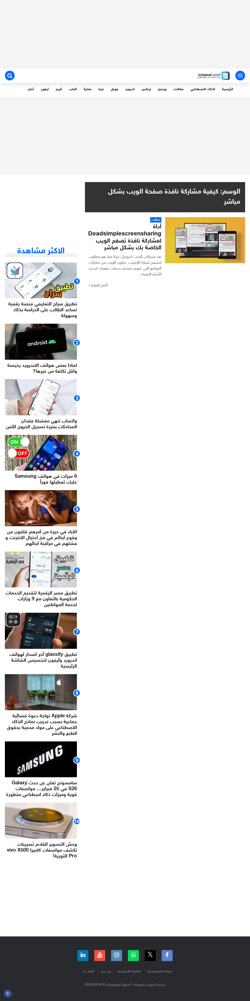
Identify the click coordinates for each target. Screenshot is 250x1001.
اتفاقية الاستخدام (129, 971)
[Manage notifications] (7, 993)
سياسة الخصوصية (159, 971)
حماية (88, 89)
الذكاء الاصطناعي (202, 89)
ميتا (101, 89)
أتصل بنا (88, 971)
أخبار (31, 89)
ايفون (45, 89)
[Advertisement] (125, 34)
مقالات (178, 89)
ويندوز (162, 89)
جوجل (114, 89)
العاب (73, 89)
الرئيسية (227, 89)
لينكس (146, 89)
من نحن (106, 971)
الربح (59, 89)
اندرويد (130, 89)
